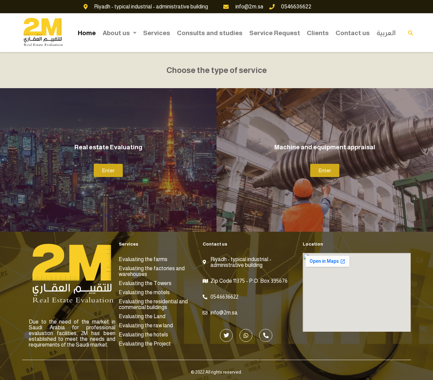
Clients (318, 32)
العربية (386, 32)
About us (116, 32)
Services (156, 32)
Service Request (274, 32)
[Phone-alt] (265, 335)
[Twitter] (226, 335)
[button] (119, 33)
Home (87, 32)
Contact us (353, 32)
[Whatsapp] (246, 335)
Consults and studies (210, 32)
